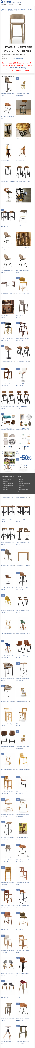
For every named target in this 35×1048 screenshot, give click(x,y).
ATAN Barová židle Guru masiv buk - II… (10, 633)
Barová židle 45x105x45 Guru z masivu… (10, 792)
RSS (20, 487)
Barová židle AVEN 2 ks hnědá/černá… (10, 406)
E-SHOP (18, 4)
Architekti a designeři (8, 483)
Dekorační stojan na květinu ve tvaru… (25, 565)
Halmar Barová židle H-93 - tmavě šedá (10, 497)
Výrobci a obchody (7, 479)
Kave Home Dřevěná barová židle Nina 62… (11, 814)
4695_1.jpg (18, 225)
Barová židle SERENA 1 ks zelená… (24, 542)
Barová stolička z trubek (21, 204)
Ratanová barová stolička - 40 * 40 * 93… (10, 860)
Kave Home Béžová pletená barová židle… (11, 678)
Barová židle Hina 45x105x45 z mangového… (11, 882)
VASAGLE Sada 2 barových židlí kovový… (11, 181)
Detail (13, 95)
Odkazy (21, 481)
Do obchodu (7, 95)
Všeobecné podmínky (24, 483)
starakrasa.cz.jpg (5, 160)
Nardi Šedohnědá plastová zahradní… (25, 315)
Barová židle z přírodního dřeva (23, 247)
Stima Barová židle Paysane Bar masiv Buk (11, 724)
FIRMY (11, 4)
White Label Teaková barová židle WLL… (10, 837)
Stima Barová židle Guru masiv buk (9, 769)
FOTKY (4, 4)
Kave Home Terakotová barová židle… (10, 928)
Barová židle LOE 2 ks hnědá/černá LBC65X (11, 225)
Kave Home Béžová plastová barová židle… (11, 565)
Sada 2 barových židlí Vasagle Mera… (10, 520)
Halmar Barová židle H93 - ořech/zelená (25, 633)
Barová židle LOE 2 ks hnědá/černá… (25, 181)
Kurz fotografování (23, 489)
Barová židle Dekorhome (21, 384)
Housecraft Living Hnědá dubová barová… (11, 384)
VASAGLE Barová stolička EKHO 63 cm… (11, 315)
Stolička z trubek (5, 139)
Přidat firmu (5, 489)
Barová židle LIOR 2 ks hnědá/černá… (25, 361)
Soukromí (21, 485)
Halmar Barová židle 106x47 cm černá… (10, 361)
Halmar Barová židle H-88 (7, 588)
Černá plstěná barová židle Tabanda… (25, 996)
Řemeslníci (5, 481)
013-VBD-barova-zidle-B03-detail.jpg (9, 293)
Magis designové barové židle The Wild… (10, 1041)
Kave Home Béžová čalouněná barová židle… (11, 950)
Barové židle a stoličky (18, 58)
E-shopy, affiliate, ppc (8, 485)
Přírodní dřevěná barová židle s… (8, 1018)
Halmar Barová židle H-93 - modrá (9, 656)
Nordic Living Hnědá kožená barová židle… (11, 905)
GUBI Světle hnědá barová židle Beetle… (10, 247)
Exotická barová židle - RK (22, 837)
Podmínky (5, 487)
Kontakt (21, 479)
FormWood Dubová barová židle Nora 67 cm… (12, 338)
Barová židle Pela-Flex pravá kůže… (9, 93)
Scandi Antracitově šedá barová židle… (10, 996)
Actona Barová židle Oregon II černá (9, 746)
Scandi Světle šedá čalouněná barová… (10, 973)
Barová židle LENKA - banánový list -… (25, 93)
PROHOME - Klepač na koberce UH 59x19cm (12, 116)
